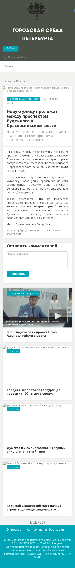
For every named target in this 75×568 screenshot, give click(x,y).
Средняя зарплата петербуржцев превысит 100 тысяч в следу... (34, 391)
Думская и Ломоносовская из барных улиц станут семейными (36, 449)
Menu (7, 66)
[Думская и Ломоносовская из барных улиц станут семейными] (37, 423)
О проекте (13, 529)
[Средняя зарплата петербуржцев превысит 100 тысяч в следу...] (37, 365)
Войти (11, 48)
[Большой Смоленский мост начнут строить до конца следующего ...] (37, 481)
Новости (7, 81)
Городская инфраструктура (23, 293)
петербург (19, 230)
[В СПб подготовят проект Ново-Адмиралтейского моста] (37, 307)
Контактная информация (45, 529)
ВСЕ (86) (37, 522)
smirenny (53, 98)
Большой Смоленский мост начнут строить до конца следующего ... (34, 507)
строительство (34, 230)
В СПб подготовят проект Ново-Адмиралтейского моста (32, 333)
